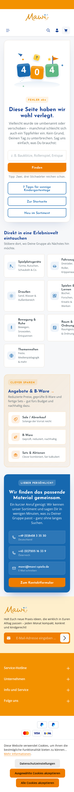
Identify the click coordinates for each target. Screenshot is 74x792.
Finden (37, 167)
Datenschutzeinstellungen (37, 763)
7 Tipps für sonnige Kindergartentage (37, 188)
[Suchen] (48, 30)
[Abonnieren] (64, 638)
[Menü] (8, 30)
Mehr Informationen (17, 754)
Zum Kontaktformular (37, 582)
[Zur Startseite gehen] (37, 17)
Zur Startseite (37, 201)
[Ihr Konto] (57, 30)
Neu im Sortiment (37, 213)
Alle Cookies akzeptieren (37, 783)
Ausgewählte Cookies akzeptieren (37, 773)
